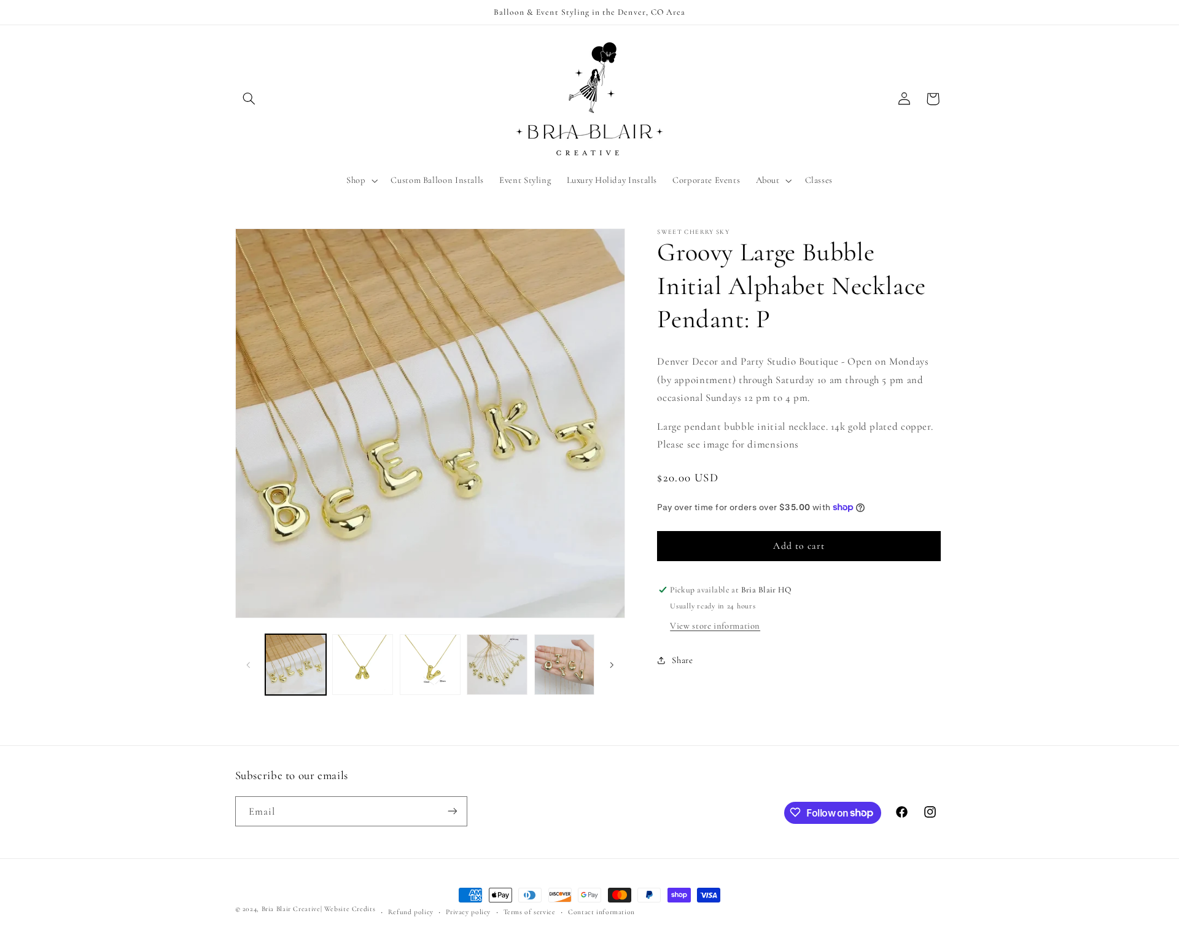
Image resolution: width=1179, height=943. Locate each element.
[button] (249, 99)
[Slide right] (611, 664)
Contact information (601, 911)
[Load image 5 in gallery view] (564, 664)
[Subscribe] (452, 811)
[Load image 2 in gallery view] (362, 664)
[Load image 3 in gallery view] (430, 664)
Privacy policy (468, 911)
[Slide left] (248, 664)
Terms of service (530, 911)
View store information (715, 625)
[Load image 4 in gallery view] (497, 664)
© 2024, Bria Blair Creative (278, 908)
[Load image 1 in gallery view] (295, 664)
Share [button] (682, 660)
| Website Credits (348, 908)
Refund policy (411, 911)
